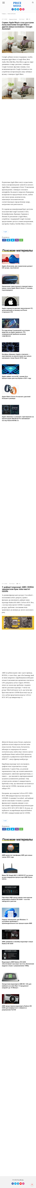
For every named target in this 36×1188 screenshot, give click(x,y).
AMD (5, 820)
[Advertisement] (18, 120)
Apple (5, 231)
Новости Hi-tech (13, 19)
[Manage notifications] (32, 1184)
